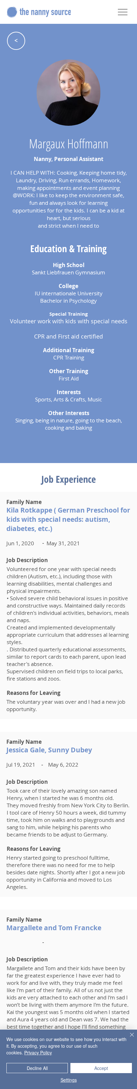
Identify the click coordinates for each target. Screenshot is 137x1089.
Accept (101, 1068)
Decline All (37, 1068)
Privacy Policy (38, 1052)
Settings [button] (69, 1080)
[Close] (128, 1038)
